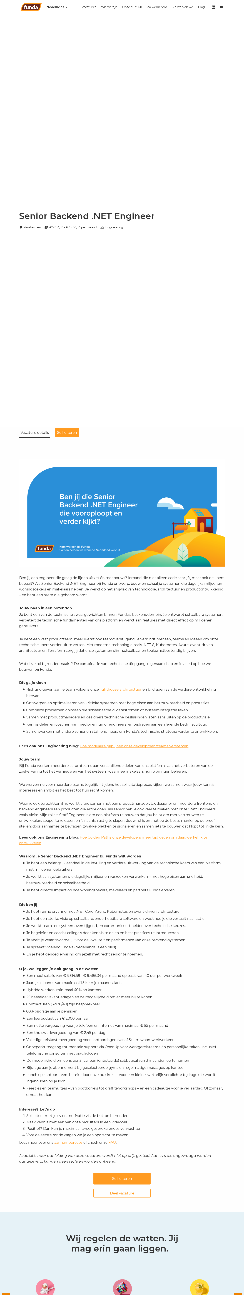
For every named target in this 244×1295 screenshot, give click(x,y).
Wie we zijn (109, 7)
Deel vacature (122, 1193)
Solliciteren (122, 1178)
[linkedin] (213, 7)
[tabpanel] (122, 825)
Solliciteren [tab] (67, 432)
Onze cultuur (132, 7)
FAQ (112, 1142)
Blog (201, 7)
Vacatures (89, 7)
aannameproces (68, 1142)
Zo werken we (157, 7)
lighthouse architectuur (121, 689)
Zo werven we (183, 7)
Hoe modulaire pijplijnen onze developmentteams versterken (134, 746)
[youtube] (221, 7)
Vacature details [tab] (35, 432)
